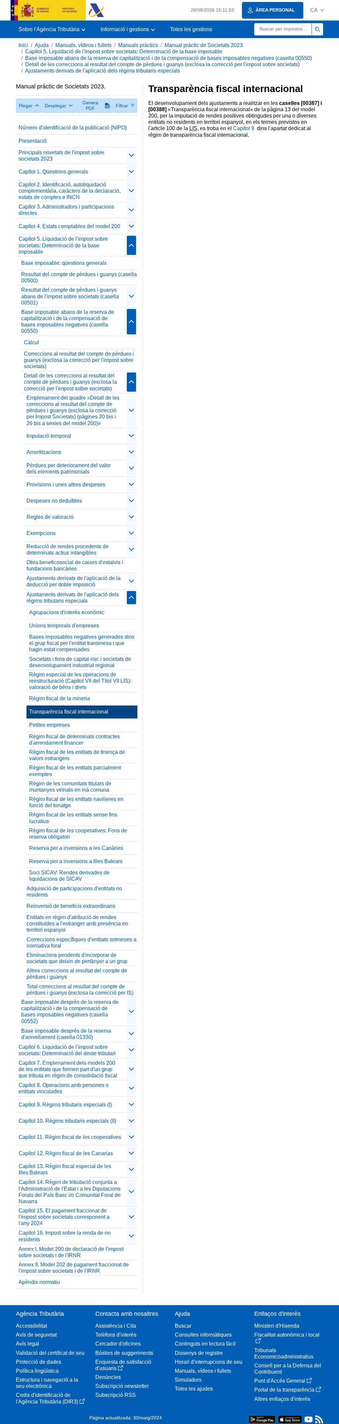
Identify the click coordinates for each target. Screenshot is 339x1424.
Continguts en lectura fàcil (205, 1344)
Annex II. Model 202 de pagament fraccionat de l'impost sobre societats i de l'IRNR (74, 1268)
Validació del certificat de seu (50, 1353)
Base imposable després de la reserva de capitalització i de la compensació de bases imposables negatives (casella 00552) (70, 1011)
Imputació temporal (48, 436)
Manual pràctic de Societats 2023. (204, 45)
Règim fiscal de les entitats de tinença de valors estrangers (77, 755)
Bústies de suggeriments (124, 1353)
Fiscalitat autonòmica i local (286, 1335)
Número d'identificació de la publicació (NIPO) (73, 127)
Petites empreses (49, 725)
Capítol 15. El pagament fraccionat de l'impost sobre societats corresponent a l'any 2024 (64, 1217)
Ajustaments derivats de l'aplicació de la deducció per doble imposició (73, 581)
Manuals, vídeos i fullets (83, 45)
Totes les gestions (191, 29)
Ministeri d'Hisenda (276, 1326)
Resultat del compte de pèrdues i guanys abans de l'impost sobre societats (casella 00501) (70, 296)
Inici (23, 45)
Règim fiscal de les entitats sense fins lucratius (73, 818)
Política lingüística (37, 1371)
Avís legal (27, 1344)
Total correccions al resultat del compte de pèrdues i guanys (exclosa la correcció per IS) (79, 990)
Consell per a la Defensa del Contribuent (287, 1369)
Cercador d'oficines (118, 1344)
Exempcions (41, 533)
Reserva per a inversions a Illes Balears (75, 861)
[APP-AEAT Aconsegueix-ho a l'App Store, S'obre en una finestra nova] (290, 1419)
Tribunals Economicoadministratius (284, 1353)
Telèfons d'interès (115, 1335)
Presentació (33, 141)
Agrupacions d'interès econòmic (66, 612)
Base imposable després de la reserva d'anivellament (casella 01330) (66, 1034)
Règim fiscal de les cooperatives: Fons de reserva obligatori (78, 834)
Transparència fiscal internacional (68, 711)
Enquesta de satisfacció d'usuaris (123, 1365)
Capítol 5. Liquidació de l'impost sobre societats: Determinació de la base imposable (123, 51)
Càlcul (31, 342)
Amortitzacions (43, 452)
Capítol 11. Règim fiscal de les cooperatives (70, 1137)
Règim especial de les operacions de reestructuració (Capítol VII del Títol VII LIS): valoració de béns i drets (80, 681)
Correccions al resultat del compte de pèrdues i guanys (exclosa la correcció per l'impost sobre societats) (79, 360)
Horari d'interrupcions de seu (208, 1362)
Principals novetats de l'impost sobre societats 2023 (61, 156)
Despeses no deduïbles (54, 501)
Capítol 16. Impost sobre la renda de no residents (65, 1236)
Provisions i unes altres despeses (65, 484)
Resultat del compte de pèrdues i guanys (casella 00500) (79, 277)
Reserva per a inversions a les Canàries (76, 848)
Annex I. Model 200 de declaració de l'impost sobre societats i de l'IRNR (71, 1252)
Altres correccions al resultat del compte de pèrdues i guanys (76, 974)
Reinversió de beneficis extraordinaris (70, 906)
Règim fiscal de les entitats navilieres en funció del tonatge (76, 802)
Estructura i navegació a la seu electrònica (47, 1383)
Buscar (183, 1326)
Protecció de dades (38, 1362)
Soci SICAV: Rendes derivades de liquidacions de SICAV (69, 876)
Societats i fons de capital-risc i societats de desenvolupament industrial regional (80, 662)
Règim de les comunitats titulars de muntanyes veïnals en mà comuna (70, 787)
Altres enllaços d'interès (282, 1399)
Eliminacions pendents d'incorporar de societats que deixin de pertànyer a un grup (76, 958)
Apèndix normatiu (39, 1282)
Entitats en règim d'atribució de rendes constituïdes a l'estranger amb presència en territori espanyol (77, 923)
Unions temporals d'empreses (64, 625)
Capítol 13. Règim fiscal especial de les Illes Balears (65, 1169)
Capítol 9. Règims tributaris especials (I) (65, 1104)
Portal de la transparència (284, 1390)
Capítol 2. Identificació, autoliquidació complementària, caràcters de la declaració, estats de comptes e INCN (70, 191)
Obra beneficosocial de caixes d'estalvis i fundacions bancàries (74, 565)
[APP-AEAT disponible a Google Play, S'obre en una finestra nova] (262, 1419)
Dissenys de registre (199, 1353)
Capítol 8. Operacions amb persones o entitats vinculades (64, 1088)
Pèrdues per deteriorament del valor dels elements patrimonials (68, 468)
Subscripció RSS (115, 1395)
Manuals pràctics (138, 45)
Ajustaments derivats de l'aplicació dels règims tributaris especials (102, 71)
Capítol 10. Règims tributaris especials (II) (67, 1121)
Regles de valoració (49, 517)
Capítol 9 (244, 128)
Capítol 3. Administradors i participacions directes (66, 210)
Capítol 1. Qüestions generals (53, 171)
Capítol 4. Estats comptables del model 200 (69, 226)
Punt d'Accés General (279, 1381)
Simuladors (188, 1380)
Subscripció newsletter (122, 1386)
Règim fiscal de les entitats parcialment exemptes (75, 771)
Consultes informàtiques (203, 1335)
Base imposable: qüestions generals (64, 263)
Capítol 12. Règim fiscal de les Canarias (66, 1153)
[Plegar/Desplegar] (131, 155)
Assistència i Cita (115, 1326)
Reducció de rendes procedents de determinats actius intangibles (67, 550)
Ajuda (42, 45)
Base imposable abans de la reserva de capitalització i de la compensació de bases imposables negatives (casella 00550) (168, 58)
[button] (317, 10)
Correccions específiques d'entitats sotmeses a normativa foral (81, 943)
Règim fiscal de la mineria (59, 698)
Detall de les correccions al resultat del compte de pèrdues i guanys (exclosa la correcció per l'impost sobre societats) (162, 64)
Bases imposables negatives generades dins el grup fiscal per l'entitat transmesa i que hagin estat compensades (81, 643)
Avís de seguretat (36, 1335)
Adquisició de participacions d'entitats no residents (74, 892)
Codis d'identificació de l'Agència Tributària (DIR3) (47, 1398)
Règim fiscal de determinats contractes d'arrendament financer (74, 740)
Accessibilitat (31, 1326)
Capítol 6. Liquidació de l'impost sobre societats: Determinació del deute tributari (67, 1050)
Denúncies (108, 1377)
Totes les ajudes (194, 1389)
